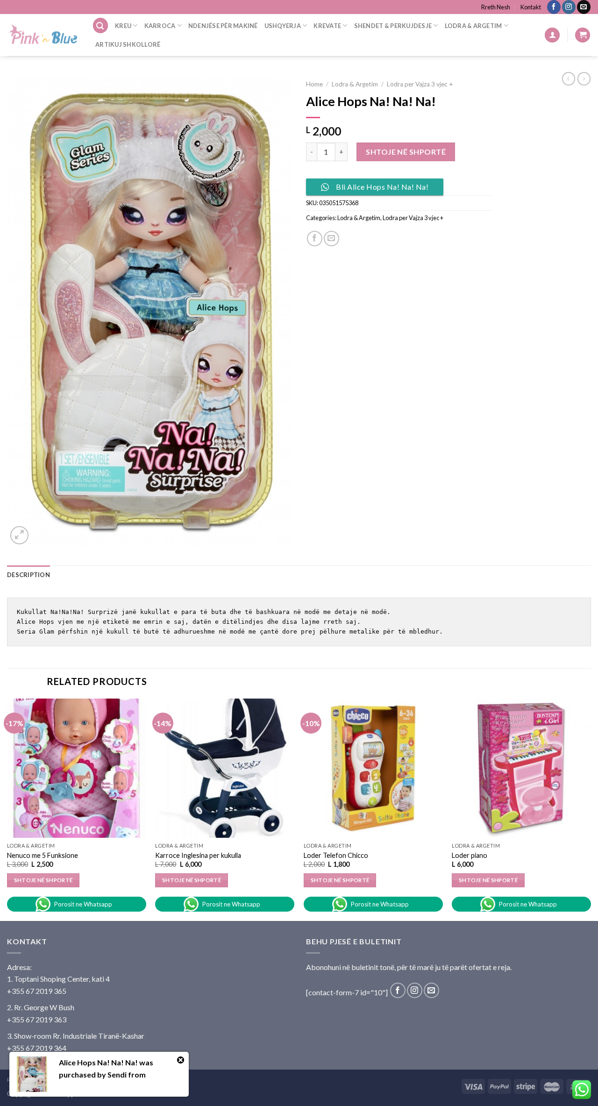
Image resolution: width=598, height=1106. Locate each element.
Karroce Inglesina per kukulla (198, 855)
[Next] (591, 809)
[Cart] (582, 35)
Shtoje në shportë (406, 151)
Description (28, 574)
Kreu (123, 25)
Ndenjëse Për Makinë (223, 25)
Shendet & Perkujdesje (393, 25)
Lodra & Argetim (473, 25)
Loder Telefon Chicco (336, 855)
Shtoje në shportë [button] (43, 880)
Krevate (327, 25)
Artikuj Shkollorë (127, 44)
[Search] (100, 25)
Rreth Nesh (495, 7)
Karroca (160, 25)
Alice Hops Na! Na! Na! (98, 1062)
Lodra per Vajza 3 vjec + (420, 84)
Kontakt (530, 7)
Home (314, 84)
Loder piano (469, 855)
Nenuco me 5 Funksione (42, 855)
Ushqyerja (282, 25)
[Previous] (7, 809)
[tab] (28, 574)
